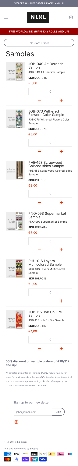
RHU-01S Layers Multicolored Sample (45, 262)
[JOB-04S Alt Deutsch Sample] (15, 71)
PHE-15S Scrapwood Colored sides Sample (46, 164)
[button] (71, 17)
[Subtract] (39, 99)
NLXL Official (11, 442)
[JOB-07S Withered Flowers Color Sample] (15, 119)
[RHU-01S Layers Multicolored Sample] (15, 268)
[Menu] (6, 17)
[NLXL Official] (38, 17)
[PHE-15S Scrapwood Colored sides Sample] (15, 170)
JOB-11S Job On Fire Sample (45, 313)
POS (6, 448)
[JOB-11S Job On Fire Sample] (15, 319)
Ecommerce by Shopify (26, 448)
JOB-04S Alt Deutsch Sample (45, 65)
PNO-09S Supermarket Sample (47, 215)
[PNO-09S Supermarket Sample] (15, 221)
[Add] (61, 99)
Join (58, 411)
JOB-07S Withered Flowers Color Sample (46, 113)
